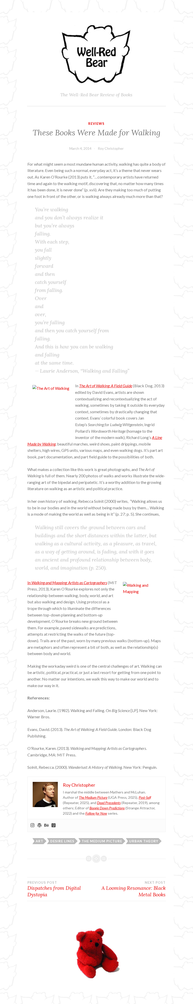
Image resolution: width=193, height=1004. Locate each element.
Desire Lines (62, 841)
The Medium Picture (102, 841)
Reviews (96, 124)
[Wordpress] (39, 825)
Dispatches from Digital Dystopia (54, 889)
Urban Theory (143, 841)
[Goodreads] (53, 825)
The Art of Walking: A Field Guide (105, 385)
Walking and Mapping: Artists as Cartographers (69, 582)
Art (39, 841)
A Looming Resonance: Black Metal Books (134, 889)
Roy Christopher (111, 148)
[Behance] (46, 825)
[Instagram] (32, 825)
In (29, 582)
